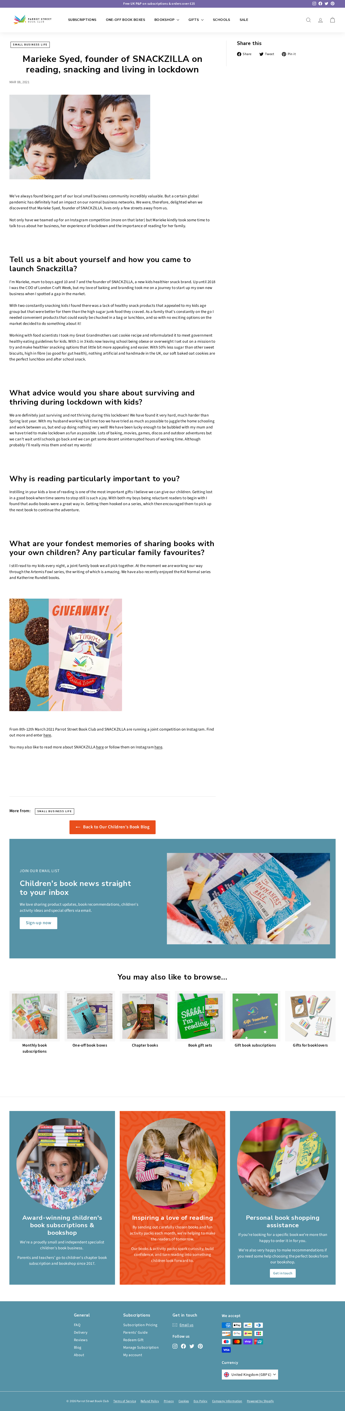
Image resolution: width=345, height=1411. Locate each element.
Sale (244, 20)
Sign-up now (38, 923)
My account (132, 1355)
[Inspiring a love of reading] (172, 1163)
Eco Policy (200, 1401)
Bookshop (165, 20)
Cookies (184, 1401)
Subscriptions (82, 20)
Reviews (81, 1340)
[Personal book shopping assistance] (283, 1163)
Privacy (169, 1401)
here (47, 735)
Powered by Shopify (260, 1401)
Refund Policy (150, 1401)
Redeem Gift (133, 1340)
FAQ (77, 1325)
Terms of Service (124, 1401)
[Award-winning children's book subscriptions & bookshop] (62, 1163)
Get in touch (282, 1273)
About (79, 1355)
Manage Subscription (141, 1347)
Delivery (80, 1332)
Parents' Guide (135, 1332)
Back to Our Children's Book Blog (116, 827)
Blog (77, 1347)
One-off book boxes (125, 20)
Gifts (194, 20)
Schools (221, 20)
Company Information (227, 1401)
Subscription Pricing (140, 1325)
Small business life (30, 45)
